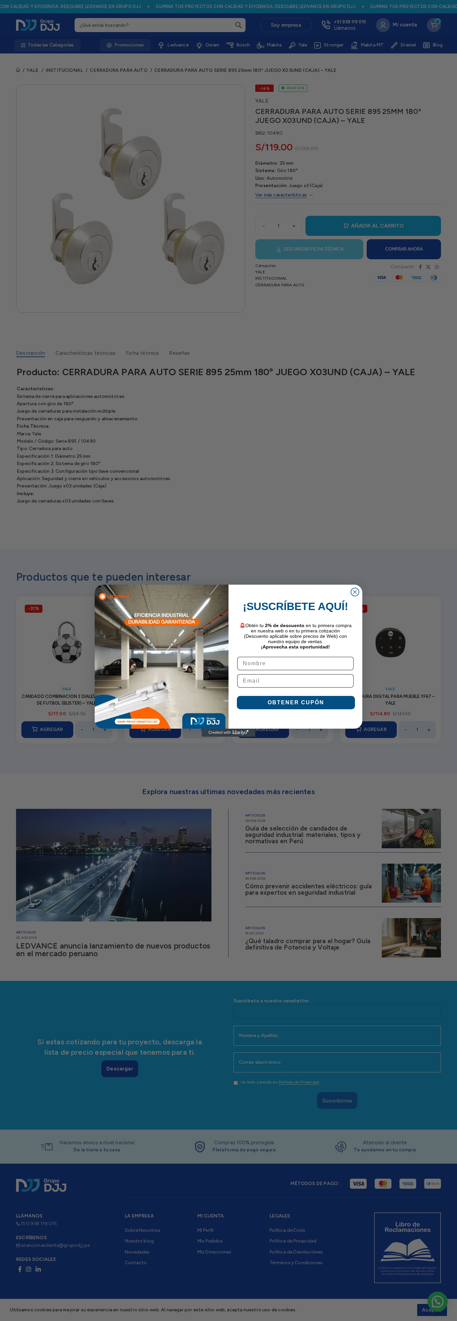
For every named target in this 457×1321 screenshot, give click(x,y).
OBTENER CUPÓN (296, 702)
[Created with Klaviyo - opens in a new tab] (228, 733)
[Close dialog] (355, 592)
